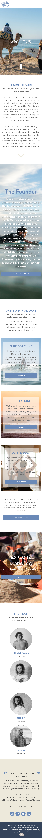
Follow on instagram (21, 274)
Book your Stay (21, 518)
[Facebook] (17, 814)
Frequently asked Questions (21, 807)
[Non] (39, 830)
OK (21, 835)
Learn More (21, 375)
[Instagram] (12, 814)
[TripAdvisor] (29, 814)
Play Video (21, 577)
